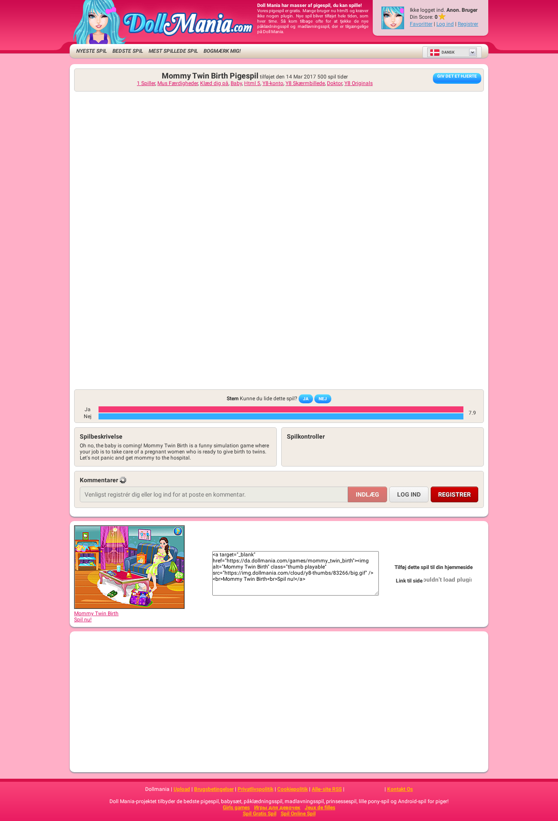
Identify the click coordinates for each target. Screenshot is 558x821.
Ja (306, 398)
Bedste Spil (127, 51)
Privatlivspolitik (255, 789)
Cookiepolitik (292, 789)
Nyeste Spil (91, 51)
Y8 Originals (358, 83)
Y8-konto (272, 83)
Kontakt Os (400, 789)
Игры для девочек (277, 807)
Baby (236, 83)
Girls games (236, 807)
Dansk (448, 52)
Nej (323, 398)
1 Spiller (146, 83)
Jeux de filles (320, 807)
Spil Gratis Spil (259, 814)
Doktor (334, 83)
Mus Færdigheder (177, 83)
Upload (182, 789)
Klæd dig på (214, 83)
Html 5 (252, 83)
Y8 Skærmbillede (305, 83)
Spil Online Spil (298, 814)
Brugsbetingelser (214, 789)
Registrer (468, 24)
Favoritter (421, 24)
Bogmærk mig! (222, 51)
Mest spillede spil (173, 51)
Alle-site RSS (327, 789)
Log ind (445, 24)
